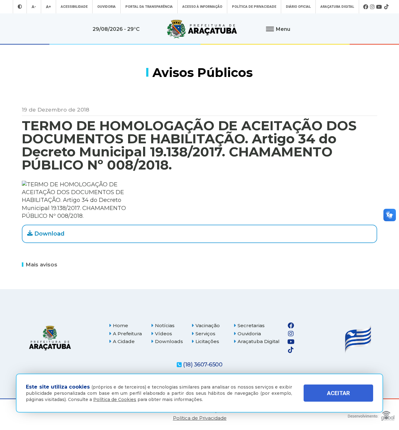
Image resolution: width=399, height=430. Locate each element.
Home (120, 325)
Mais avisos (41, 264)
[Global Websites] (371, 414)
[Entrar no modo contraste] (19, 7)
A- (33, 6)
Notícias (165, 325)
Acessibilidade (74, 7)
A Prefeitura (127, 334)
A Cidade (124, 341)
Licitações (207, 341)
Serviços (205, 334)
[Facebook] (365, 6)
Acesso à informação (202, 7)
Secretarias (251, 325)
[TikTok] (386, 6)
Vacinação (207, 325)
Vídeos (163, 334)
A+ (48, 6)
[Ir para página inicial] (202, 29)
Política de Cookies (114, 399)
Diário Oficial (298, 7)
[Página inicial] (50, 338)
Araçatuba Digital (337, 7)
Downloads (169, 341)
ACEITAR (338, 393)
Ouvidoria (106, 7)
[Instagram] (372, 6)
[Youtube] (379, 6)
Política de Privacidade (254, 7)
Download (49, 233)
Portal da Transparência (149, 7)
